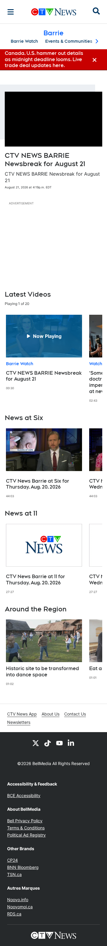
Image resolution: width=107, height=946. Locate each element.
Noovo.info (17, 899)
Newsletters (18, 722)
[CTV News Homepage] (53, 11)
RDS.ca (14, 913)
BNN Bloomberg (23, 867)
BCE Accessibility (23, 795)
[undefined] (44, 352)
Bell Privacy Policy (25, 820)
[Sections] (11, 12)
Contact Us (75, 713)
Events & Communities (68, 41)
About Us (50, 713)
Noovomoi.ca (20, 906)
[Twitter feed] (35, 742)
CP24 (12, 860)
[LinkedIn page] (71, 742)
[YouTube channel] (59, 742)
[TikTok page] (47, 742)
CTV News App (22, 713)
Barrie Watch (24, 41)
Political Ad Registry (26, 834)
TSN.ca (14, 874)
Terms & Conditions (26, 827)
